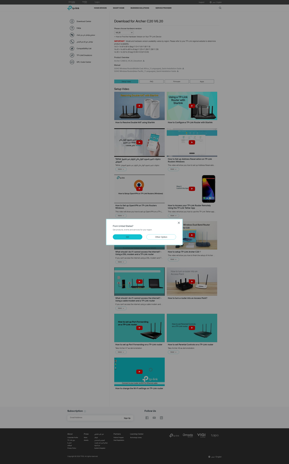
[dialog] (144, 232)
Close (179, 223)
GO (127, 237)
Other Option (161, 237)
